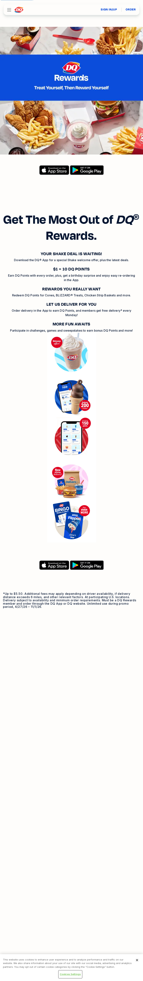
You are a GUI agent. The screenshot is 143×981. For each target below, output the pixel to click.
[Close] (137, 960)
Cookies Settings (70, 974)
